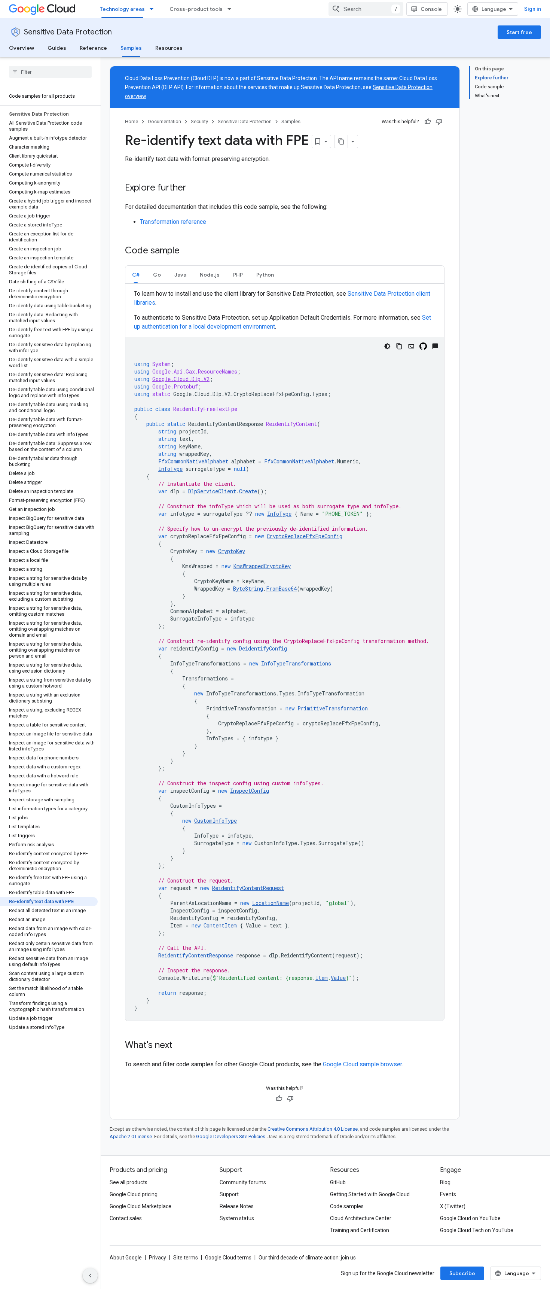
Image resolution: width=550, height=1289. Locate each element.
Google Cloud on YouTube (470, 1218)
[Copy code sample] (399, 346)
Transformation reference (173, 221)
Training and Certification (359, 1230)
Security (199, 121)
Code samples (347, 1206)
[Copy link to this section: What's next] (179, 1045)
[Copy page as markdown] (341, 141)
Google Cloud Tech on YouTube (476, 1230)
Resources (169, 48)
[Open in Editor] (411, 346)
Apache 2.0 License (131, 1136)
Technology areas (122, 9)
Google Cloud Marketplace (140, 1206)
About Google (126, 1258)
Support (229, 1194)
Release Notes (237, 1206)
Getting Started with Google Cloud (370, 1194)
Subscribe (462, 1273)
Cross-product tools (196, 9)
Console (431, 9)
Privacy (157, 1258)
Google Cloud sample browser (362, 1064)
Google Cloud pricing (134, 1194)
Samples (131, 48)
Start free (519, 32)
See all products (128, 1182)
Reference (93, 48)
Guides (57, 48)
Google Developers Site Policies (230, 1136)
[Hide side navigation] (90, 1275)
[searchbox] (50, 72)
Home (131, 121)
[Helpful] (427, 121)
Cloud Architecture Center (360, 1218)
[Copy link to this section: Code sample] (187, 251)
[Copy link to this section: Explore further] (193, 188)
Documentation (164, 121)
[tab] (135, 274)
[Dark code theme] (387, 346)
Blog (445, 1182)
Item (321, 977)
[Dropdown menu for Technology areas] (154, 9)
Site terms (185, 1258)
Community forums (243, 1182)
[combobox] (366, 9)
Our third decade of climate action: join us (307, 1258)
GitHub (338, 1182)
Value (338, 977)
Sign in (532, 9)
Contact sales (126, 1218)
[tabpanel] (284, 655)
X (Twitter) (452, 1206)
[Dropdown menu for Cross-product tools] (232, 9)
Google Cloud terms (228, 1258)
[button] (135, 274)
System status (237, 1218)
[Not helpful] (438, 121)
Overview (21, 48)
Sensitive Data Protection (68, 32)
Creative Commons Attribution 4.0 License (313, 1129)
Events (448, 1194)
